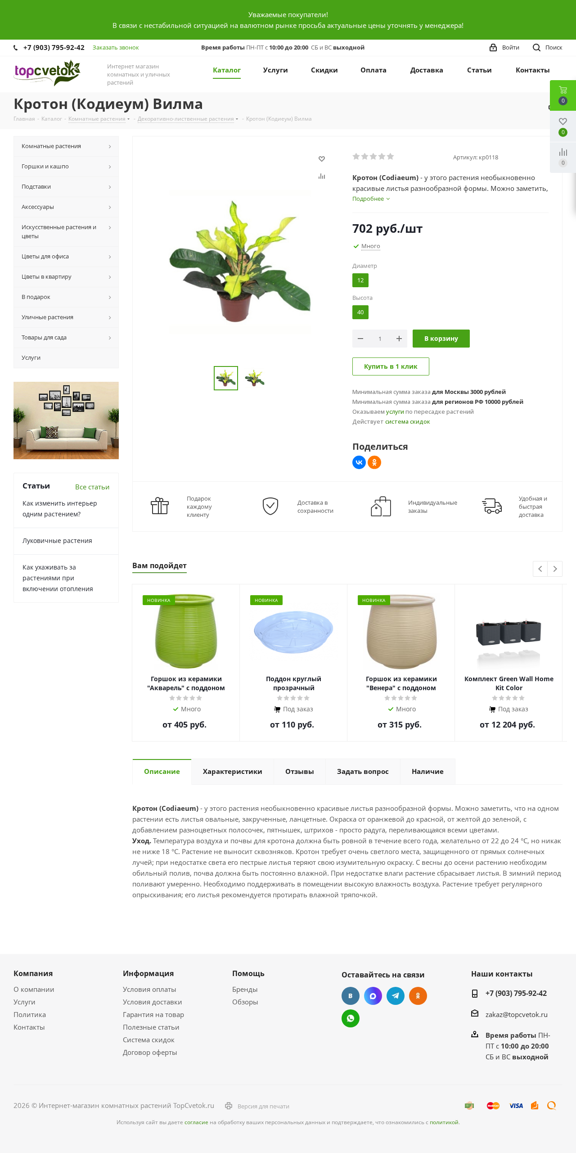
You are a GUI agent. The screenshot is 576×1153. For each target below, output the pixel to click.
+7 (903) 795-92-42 (54, 47)
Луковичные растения (57, 540)
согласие (196, 1122)
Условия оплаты (149, 989)
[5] (391, 156)
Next (555, 569)
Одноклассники (418, 996)
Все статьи (92, 486)
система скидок (407, 421)
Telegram (396, 996)
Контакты (29, 1026)
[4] (382, 156)
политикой (444, 1122)
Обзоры (245, 1001)
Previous (540, 569)
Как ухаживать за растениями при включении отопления (57, 578)
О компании (34, 989)
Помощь (248, 973)
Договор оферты (150, 1052)
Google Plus (351, 1018)
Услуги (25, 1001)
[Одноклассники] (374, 462)
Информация (148, 973)
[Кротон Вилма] (240, 261)
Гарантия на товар (153, 1014)
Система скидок (149, 1039)
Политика (30, 1014)
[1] (356, 156)
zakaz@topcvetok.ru (517, 1014)
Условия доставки (152, 1001)
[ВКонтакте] (359, 462)
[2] (365, 156)
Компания (33, 973)
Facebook (373, 996)
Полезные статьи (151, 1026)
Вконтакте (351, 996)
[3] (373, 156)
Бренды (245, 989)
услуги (395, 411)
